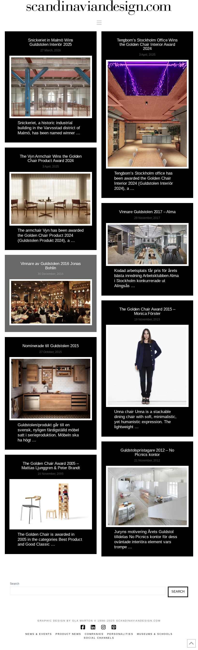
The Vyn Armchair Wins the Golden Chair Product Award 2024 (51, 158)
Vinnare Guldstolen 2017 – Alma (147, 211)
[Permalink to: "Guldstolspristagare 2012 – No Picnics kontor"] (147, 496)
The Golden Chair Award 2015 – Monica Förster (147, 311)
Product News (68, 634)
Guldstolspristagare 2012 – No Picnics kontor (147, 452)
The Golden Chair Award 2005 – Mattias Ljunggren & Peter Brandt (50, 465)
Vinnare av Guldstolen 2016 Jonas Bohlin (51, 265)
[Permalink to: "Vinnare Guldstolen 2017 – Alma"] (147, 244)
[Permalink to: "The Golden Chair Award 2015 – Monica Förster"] (147, 366)
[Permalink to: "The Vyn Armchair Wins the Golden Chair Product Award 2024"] (50, 199)
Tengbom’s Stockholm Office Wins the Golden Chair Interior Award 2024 (147, 44)
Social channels (99, 637)
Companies (94, 634)
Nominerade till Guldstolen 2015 (50, 345)
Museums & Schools (155, 634)
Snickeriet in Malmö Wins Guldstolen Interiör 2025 (50, 42)
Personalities (120, 634)
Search (14, 583)
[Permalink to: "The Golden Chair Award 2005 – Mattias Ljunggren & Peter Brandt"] (50, 504)
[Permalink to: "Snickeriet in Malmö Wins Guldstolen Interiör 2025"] (50, 86)
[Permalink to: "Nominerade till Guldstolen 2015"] (50, 389)
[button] (99, 23)
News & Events (38, 634)
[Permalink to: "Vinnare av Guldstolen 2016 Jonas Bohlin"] (50, 302)
